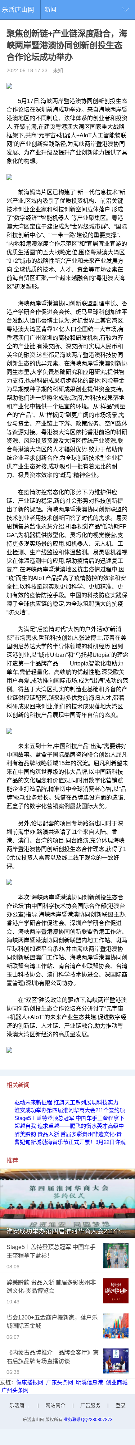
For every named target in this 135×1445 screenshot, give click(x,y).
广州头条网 (14, 1390)
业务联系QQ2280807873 (88, 1419)
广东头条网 (59, 1382)
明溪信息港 (89, 1382)
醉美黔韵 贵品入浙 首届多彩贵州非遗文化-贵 (68, 1134)
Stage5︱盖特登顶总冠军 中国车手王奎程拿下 (69, 1118)
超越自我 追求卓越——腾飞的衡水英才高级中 (69, 1126)
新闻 (50, 9)
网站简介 (55, 1405)
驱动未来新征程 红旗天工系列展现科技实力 (66, 1102)
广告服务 (90, 1405)
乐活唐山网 (18, 9)
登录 (121, 1405)
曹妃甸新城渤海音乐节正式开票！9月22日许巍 (70, 1142)
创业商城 (116, 1382)
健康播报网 (29, 1382)
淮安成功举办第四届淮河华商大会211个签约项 (69, 1110)
